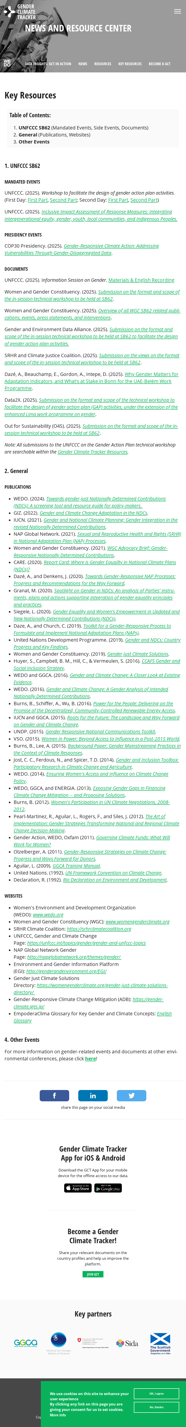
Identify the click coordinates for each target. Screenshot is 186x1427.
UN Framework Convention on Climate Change (113, 873)
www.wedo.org (48, 914)
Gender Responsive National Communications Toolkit (100, 731)
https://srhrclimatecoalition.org (99, 929)
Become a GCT (159, 63)
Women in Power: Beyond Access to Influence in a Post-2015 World (110, 739)
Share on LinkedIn (93, 1095)
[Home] (20, 12)
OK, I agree (156, 1393)
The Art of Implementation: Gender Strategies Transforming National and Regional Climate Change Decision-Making (96, 823)
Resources (102, 63)
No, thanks (157, 1407)
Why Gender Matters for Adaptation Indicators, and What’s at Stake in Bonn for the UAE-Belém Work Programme (92, 381)
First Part (38, 200)
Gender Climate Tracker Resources (92, 452)
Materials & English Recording (141, 280)
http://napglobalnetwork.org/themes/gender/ (74, 957)
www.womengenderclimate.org (138, 921)
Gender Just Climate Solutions (137, 654)
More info (58, 1415)
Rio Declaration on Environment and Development (115, 880)
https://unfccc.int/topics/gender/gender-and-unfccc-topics (86, 943)
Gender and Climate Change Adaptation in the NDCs (93, 513)
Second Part (63, 200)
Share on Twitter (131, 1095)
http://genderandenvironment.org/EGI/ (66, 971)
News (82, 63)
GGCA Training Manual (76, 866)
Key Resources (130, 63)
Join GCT (93, 1274)
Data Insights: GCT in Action (48, 63)
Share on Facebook (54, 1095)
